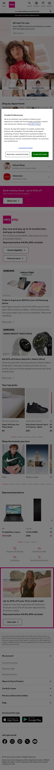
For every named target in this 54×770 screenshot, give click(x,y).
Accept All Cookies (40, 154)
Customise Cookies (26, 148)
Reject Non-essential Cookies (18, 154)
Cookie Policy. (34, 124)
